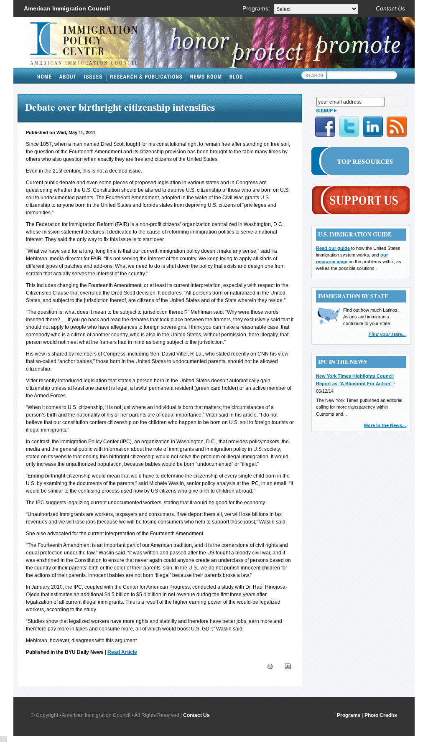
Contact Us (390, 8)
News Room (206, 76)
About (68, 76)
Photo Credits (380, 715)
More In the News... (385, 425)
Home (44, 76)
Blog (236, 76)
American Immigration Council (67, 8)
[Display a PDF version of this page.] (288, 666)
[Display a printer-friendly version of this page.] (270, 666)
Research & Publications (146, 76)
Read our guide (333, 248)
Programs (349, 715)
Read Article (122, 652)
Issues (93, 76)
